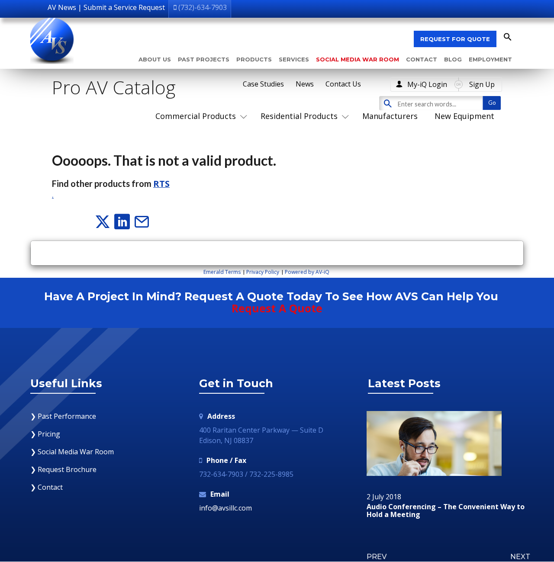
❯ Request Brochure (63, 469)
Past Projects (203, 59)
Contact (421, 59)
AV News (62, 7)
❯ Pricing (45, 434)
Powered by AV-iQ (307, 272)
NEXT (520, 556)
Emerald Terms (222, 272)
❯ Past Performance (63, 416)
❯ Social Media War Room (72, 451)
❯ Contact (46, 487)
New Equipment (464, 116)
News (305, 84)
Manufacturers (390, 116)
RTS (161, 183)
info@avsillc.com (225, 508)
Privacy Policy (262, 272)
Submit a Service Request (124, 7)
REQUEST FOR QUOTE (455, 38)
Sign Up (482, 84)
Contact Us (343, 84)
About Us (154, 59)
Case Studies (263, 84)
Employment (490, 59)
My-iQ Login (427, 84)
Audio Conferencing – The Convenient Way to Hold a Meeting (446, 510)
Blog (453, 59)
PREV (377, 556)
